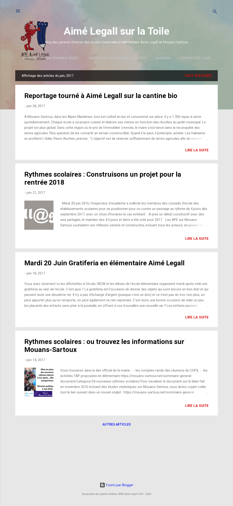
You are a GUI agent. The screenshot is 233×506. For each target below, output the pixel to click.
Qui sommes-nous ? (63, 58)
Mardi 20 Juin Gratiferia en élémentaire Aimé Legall (104, 263)
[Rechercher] (215, 12)
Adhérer (163, 58)
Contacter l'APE (195, 58)
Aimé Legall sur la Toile (116, 31)
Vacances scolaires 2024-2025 (118, 58)
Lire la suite (197, 150)
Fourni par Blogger (119, 485)
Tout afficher (197, 76)
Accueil (30, 58)
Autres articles (116, 424)
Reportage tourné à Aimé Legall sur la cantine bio (100, 96)
